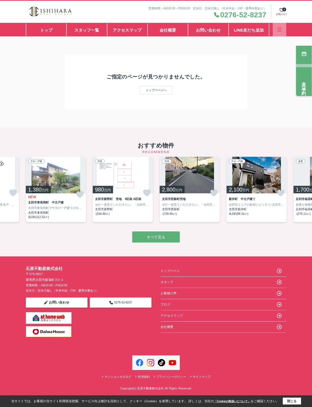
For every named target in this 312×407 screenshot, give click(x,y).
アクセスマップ (127, 30)
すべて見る (156, 237)
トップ (46, 30)
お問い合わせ (208, 30)
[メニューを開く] (279, 29)
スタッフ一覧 (86, 30)
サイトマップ (202, 376)
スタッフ (167, 282)
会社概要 (168, 30)
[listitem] (55, 189)
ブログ (165, 304)
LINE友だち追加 (249, 30)
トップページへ (156, 90)
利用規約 (144, 376)
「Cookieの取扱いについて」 (232, 401)
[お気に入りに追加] (13, 192)
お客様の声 (169, 293)
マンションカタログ (118, 376)
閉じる (292, 401)
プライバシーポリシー (171, 376)
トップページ (170, 271)
